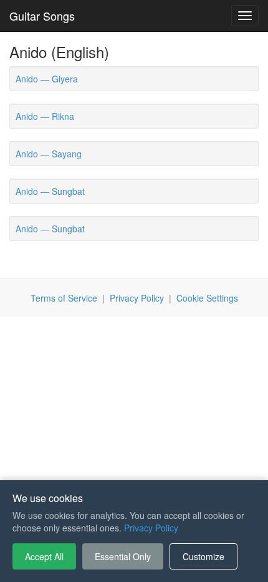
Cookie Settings (207, 298)
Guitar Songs (42, 15)
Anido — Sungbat (50, 191)
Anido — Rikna (45, 116)
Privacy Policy (137, 298)
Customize (203, 556)
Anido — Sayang (49, 153)
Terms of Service (64, 298)
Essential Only (123, 556)
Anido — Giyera (47, 78)
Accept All (44, 556)
